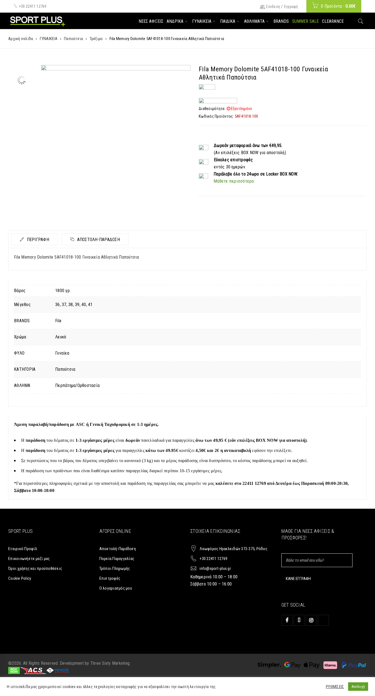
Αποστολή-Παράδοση (117, 548)
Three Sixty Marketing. (110, 663)
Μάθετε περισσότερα (234, 181)
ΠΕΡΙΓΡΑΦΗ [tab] (37, 239)
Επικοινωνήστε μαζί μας (29, 558)
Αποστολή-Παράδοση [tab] (98, 239)
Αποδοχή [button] (358, 686)
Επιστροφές (110, 578)
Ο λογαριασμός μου (115, 588)
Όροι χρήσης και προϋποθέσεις (35, 568)
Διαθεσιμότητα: (212, 108)
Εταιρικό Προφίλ (22, 548)
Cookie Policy (19, 578)
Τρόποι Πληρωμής (114, 568)
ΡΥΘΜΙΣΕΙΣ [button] (335, 686)
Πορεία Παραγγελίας (117, 558)
